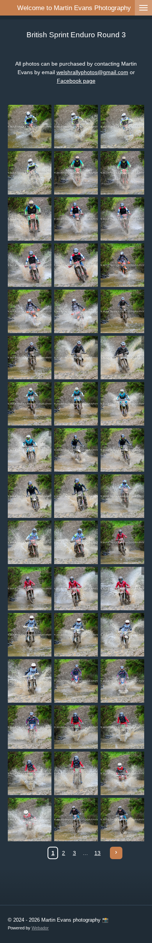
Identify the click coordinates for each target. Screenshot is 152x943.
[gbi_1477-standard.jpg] (122, 173)
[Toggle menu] (143, 8)
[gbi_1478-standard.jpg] (30, 219)
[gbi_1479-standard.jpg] (76, 219)
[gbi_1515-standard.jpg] (30, 773)
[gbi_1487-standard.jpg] (30, 358)
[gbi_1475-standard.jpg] (30, 173)
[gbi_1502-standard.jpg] (122, 542)
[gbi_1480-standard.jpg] (122, 219)
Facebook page (76, 81)
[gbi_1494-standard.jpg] (76, 450)
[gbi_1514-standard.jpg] (122, 727)
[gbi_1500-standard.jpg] (30, 542)
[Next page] (116, 853)
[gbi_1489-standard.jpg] (122, 358)
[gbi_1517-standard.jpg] (122, 773)
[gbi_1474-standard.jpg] (122, 127)
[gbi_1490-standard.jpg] (30, 404)
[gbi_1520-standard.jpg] (122, 820)
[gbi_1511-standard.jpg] (122, 681)
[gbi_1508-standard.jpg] (122, 635)
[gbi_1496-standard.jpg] (30, 496)
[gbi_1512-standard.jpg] (30, 727)
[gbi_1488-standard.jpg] (76, 358)
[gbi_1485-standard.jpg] (76, 311)
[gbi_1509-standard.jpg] (30, 681)
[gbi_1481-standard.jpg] (30, 265)
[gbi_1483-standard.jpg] (122, 265)
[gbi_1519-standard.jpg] (76, 820)
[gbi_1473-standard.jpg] (76, 127)
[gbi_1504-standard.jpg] (76, 589)
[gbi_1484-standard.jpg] (30, 311)
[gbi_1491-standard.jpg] (76, 404)
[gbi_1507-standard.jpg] (76, 635)
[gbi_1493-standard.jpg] (30, 450)
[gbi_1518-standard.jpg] (30, 820)
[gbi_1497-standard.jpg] (76, 496)
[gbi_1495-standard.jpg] (122, 450)
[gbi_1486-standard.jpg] (122, 311)
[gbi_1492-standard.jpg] (122, 404)
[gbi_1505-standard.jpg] (122, 589)
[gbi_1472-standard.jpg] (30, 127)
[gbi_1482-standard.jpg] (76, 265)
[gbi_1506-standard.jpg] (30, 635)
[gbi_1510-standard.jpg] (76, 681)
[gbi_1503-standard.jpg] (30, 589)
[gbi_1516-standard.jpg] (76, 773)
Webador (40, 928)
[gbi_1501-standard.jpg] (76, 542)
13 (97, 853)
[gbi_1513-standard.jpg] (76, 727)
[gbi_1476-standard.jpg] (76, 173)
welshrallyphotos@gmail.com (92, 72)
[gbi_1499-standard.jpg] (122, 496)
